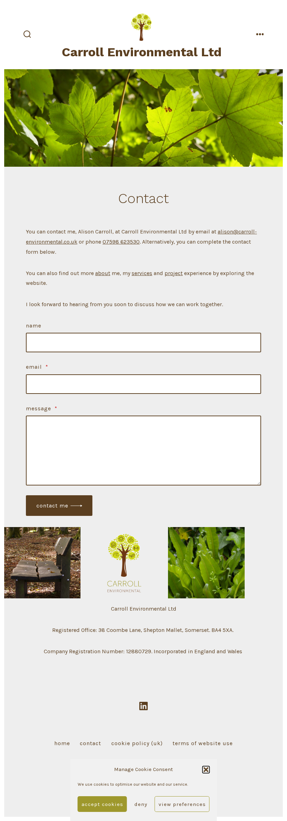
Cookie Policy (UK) (137, 743)
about (102, 273)
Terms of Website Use (203, 743)
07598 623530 (121, 241)
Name (33, 325)
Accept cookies (102, 804)
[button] (206, 769)
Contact (90, 743)
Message (41, 408)
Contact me (52, 505)
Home (62, 743)
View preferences (182, 804)
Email (37, 366)
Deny (140, 804)
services (142, 273)
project (173, 273)
